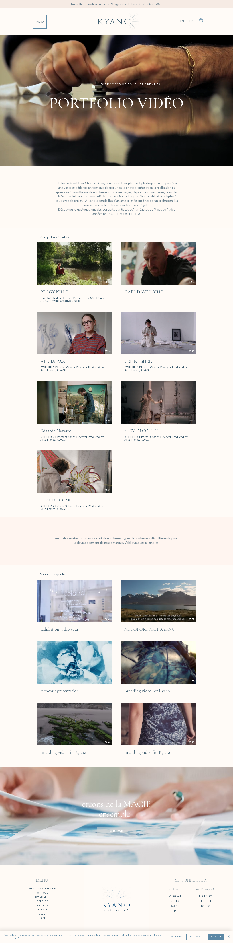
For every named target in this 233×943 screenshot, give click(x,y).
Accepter (216, 937)
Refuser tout (196, 937)
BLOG (42, 913)
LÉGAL (42, 918)
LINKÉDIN (174, 906)
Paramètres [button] (177, 937)
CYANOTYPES (42, 897)
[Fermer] (228, 937)
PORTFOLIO (42, 892)
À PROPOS (42, 905)
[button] (40, 22)
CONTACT (42, 909)
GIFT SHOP (42, 901)
